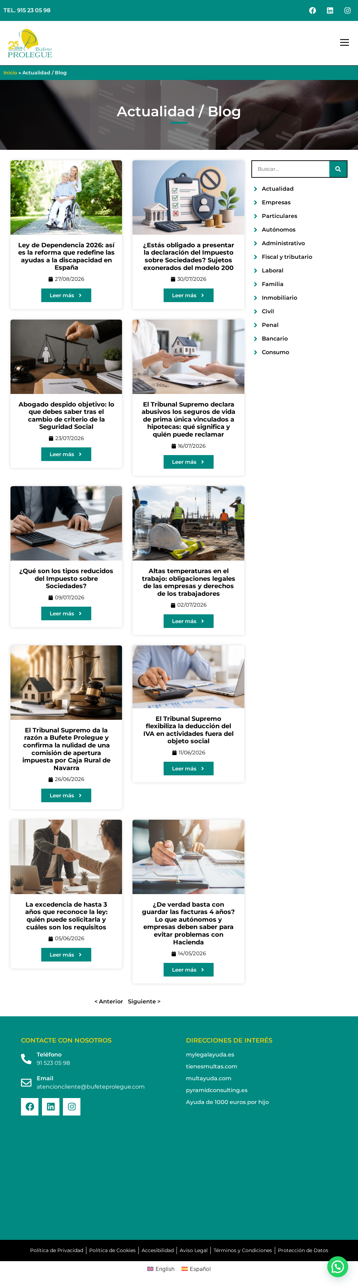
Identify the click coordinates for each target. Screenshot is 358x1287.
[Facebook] (313, 10)
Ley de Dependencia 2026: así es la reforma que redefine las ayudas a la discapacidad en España (66, 256)
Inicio (10, 72)
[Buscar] (338, 169)
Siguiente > (144, 1001)
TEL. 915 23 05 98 (26, 10)
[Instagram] (348, 10)
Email (45, 1078)
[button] (344, 43)
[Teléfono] (26, 1059)
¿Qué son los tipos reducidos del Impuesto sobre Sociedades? (66, 578)
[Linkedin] (330, 10)
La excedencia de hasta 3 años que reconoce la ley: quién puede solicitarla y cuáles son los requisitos (66, 916)
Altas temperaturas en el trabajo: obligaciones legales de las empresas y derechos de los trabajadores (188, 582)
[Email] (26, 1082)
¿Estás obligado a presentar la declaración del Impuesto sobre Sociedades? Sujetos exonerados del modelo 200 (188, 256)
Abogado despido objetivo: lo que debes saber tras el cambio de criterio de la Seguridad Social (66, 416)
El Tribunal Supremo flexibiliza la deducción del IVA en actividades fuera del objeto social (188, 730)
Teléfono (49, 1054)
